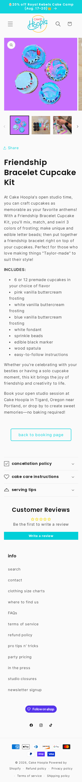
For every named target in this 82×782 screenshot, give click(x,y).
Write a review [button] (41, 536)
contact (15, 580)
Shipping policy (58, 775)
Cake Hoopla (38, 762)
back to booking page (41, 434)
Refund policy (36, 768)
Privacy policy (62, 768)
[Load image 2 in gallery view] (40, 125)
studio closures (22, 678)
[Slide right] (77, 126)
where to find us (23, 602)
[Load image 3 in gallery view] (62, 125)
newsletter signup (25, 690)
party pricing (20, 657)
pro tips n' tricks (23, 646)
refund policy (20, 635)
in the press (19, 668)
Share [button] (13, 148)
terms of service (23, 624)
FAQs (12, 613)
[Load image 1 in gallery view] (19, 125)
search (14, 569)
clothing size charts (26, 591)
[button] (10, 24)
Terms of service (29, 775)
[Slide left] (4, 126)
